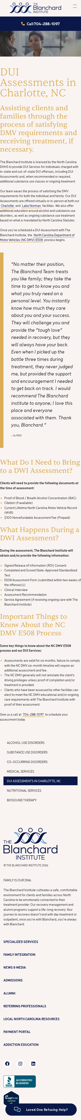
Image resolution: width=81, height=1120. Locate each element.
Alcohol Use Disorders (25, 742)
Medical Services (20, 771)
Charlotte (7, 205)
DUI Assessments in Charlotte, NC (34, 781)
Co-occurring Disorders (27, 762)
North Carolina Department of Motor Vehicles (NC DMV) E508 (37, 237)
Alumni (9, 993)
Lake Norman (31, 205)
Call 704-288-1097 (43, 23)
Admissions (13, 980)
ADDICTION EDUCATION (21, 1044)
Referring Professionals (24, 1006)
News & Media (14, 967)
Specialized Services (20, 941)
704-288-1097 (33, 714)
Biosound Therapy (22, 800)
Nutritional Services (24, 790)
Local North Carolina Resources (31, 1019)
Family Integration (19, 954)
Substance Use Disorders (27, 752)
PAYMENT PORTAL (16, 1032)
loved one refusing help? (47, 1109)
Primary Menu (75, 6)
